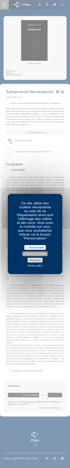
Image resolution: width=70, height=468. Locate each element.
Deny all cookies (36, 253)
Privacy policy (35, 265)
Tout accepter (36, 247)
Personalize (35, 260)
